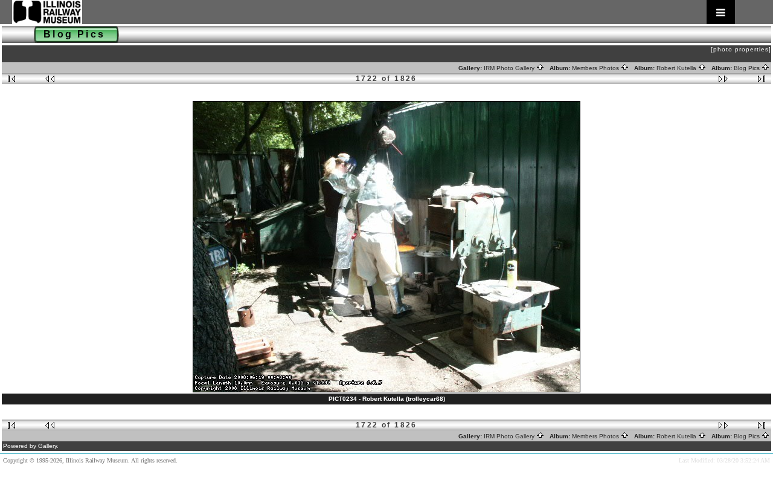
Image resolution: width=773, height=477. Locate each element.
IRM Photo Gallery (510, 68)
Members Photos (596, 68)
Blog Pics (748, 68)
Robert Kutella (677, 68)
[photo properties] (741, 49)
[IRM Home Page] (373, 12)
